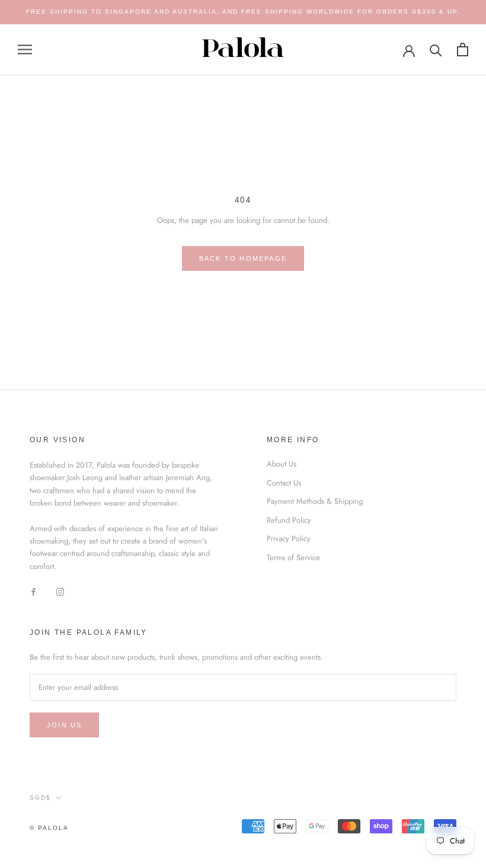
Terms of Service (293, 557)
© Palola (49, 828)
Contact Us (284, 482)
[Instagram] (60, 590)
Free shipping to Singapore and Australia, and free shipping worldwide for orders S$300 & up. (243, 11)
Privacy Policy (289, 538)
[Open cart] (462, 49)
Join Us (64, 724)
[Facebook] (33, 590)
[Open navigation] (25, 49)
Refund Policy (289, 520)
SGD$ (40, 797)
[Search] (436, 49)
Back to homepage (243, 258)
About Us (281, 463)
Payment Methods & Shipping (315, 501)
